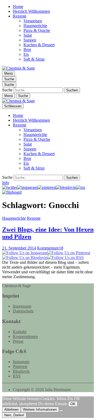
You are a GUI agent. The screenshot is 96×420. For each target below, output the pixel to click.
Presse (18, 341)
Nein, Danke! (14, 415)
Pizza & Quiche (36, 30)
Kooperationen (25, 336)
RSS (17, 376)
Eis (26, 54)
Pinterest (20, 366)
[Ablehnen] (61, 410)
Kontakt (19, 331)
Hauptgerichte (35, 25)
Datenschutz (23, 311)
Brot (27, 49)
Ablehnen (11, 409)
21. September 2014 (19, 248)
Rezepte (19, 16)
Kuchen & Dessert (39, 45)
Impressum (22, 306)
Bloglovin (21, 371)
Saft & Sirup (34, 59)
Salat (27, 35)
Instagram (21, 361)
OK (72, 404)
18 (50, 248)
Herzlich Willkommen (31, 11)
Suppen (29, 40)
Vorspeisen (32, 21)
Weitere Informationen (40, 409)
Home (18, 6)
